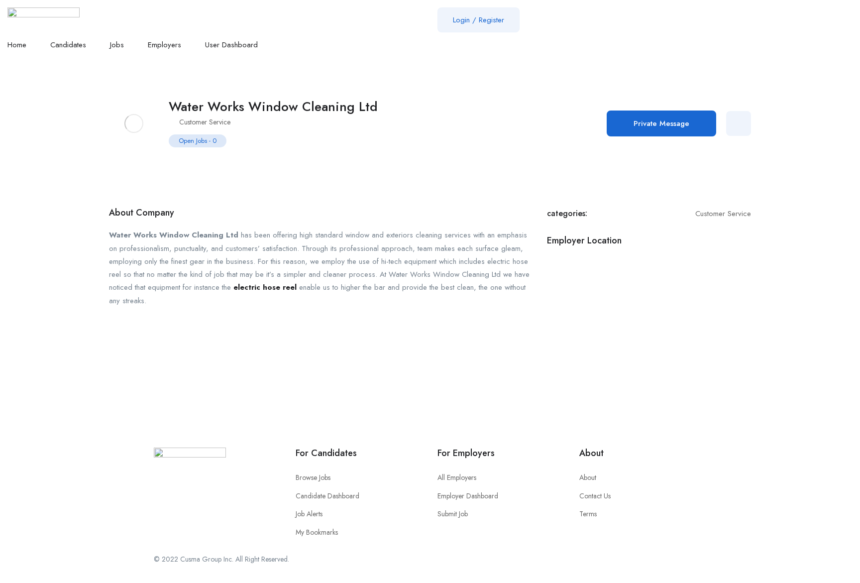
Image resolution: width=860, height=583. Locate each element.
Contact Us (595, 496)
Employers (164, 44)
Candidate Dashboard (327, 496)
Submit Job (452, 514)
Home (16, 44)
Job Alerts (309, 514)
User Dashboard (231, 44)
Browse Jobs (313, 477)
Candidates (68, 44)
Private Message (661, 123)
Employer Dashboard (467, 496)
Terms (588, 514)
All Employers (456, 477)
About (587, 477)
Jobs (117, 44)
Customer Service (204, 122)
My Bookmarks (317, 532)
